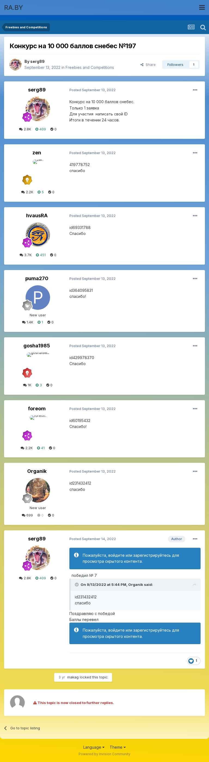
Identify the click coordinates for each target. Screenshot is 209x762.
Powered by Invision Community (104, 754)
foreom (37, 408)
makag (73, 677)
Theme (117, 747)
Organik (37, 471)
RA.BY (13, 7)
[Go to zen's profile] (38, 172)
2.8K (27, 129)
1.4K (29, 322)
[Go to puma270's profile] (38, 297)
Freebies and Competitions (90, 67)
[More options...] (195, 90)
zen (36, 152)
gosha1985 (36, 345)
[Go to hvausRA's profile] (38, 234)
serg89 (37, 61)
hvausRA (37, 215)
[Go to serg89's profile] (15, 65)
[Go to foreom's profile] (38, 427)
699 (29, 515)
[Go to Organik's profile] (38, 490)
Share (149, 64)
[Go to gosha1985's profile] (38, 365)
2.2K (29, 192)
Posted (92, 90)
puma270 (36, 278)
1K (29, 385)
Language (92, 747)
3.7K (27, 255)
